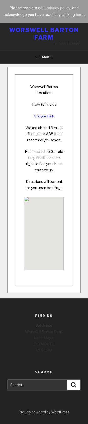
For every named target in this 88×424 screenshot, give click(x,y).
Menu (47, 57)
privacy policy (58, 8)
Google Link (44, 116)
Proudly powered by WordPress (44, 412)
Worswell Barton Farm (44, 34)
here (80, 15)
